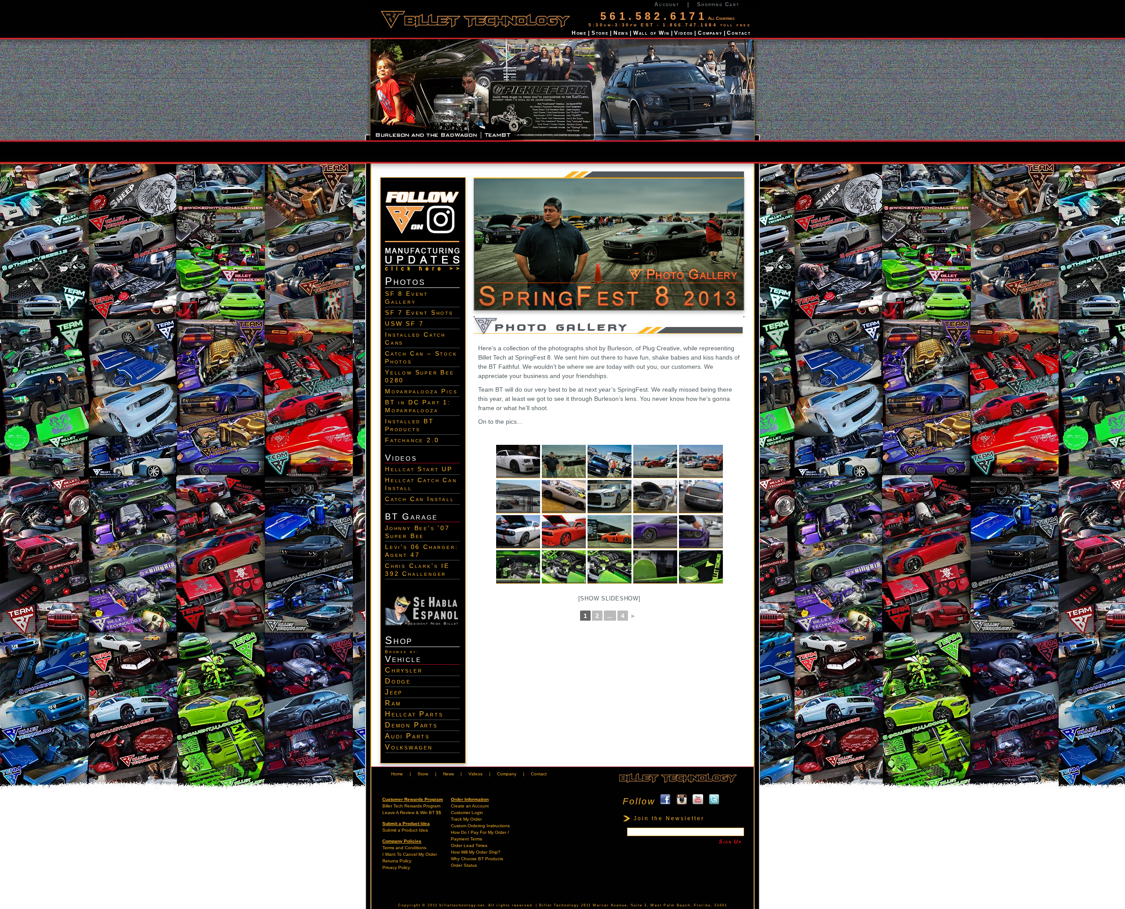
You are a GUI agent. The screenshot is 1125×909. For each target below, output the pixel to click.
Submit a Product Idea (405, 830)
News (620, 33)
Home (579, 33)
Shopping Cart (718, 4)
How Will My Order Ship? (476, 852)
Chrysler (403, 670)
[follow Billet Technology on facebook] (665, 801)
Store (600, 33)
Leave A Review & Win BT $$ (411, 812)
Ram (393, 703)
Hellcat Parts (414, 714)
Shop (399, 640)
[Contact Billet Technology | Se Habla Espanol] (422, 623)
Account (666, 4)
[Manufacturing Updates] (422, 271)
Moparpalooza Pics (421, 391)
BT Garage (411, 516)
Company (710, 33)
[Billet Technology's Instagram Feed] (681, 801)
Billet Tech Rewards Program (411, 806)
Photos (405, 281)
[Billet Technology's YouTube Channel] (698, 801)
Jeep (394, 692)
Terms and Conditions (404, 847)
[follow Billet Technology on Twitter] (714, 801)
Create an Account (470, 806)
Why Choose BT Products (477, 858)
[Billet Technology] (677, 783)
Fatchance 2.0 (412, 440)
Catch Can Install (419, 498)
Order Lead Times (469, 845)
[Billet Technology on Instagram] (422, 243)
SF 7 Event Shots (419, 312)
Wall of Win (651, 33)
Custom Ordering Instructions (480, 825)
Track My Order (466, 819)
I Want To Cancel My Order (409, 854)
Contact (739, 33)
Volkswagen (409, 747)
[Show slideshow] (609, 598)
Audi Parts (407, 736)
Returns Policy (396, 860)
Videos (683, 33)
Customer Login (467, 812)
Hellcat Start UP (419, 469)
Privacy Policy (396, 867)
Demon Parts (411, 725)
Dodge (398, 681)
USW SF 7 (404, 323)
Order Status (464, 865)
